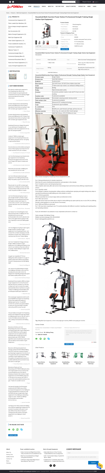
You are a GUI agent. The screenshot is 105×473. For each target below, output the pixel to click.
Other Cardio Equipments (15, 40)
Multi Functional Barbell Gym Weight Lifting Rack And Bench (30, 456)
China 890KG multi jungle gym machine (26, 471)
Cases (94, 6)
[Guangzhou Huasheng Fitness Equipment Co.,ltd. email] (10, 429)
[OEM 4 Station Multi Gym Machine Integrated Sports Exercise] (90, 355)
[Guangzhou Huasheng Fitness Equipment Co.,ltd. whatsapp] (14, 429)
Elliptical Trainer (12, 50)
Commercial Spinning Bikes (15, 56)
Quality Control (71, 6)
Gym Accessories (13, 31)
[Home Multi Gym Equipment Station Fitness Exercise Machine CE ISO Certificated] (53, 355)
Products (37, 6)
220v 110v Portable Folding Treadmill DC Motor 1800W (54, 456)
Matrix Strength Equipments (16, 34)
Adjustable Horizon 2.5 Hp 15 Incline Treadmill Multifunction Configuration (53, 452)
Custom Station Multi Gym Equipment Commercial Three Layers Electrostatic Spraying (41, 362)
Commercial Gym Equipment (15, 20)
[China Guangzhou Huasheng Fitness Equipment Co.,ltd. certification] (12, 76)
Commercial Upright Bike (15, 53)
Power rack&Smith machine (15, 43)
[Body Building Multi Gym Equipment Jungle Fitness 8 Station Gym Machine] (65, 355)
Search (77, 1)
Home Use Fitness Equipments (16, 62)
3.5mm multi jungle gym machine (60, 320)
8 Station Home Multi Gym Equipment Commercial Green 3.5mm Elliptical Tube (78, 362)
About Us (50, 6)
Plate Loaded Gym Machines (16, 23)
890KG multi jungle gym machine (77, 320)
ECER (95, 471)
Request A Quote (87, 1)
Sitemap (8, 463)
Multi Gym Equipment (22, 12)
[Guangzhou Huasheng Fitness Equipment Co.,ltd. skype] (22, 429)
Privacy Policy (13, 471)
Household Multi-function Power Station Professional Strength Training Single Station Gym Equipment (46, 47)
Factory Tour (60, 6)
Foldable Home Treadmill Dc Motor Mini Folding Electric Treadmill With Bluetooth (54, 460)
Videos (44, 6)
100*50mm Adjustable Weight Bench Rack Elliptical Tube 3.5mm (30, 460)
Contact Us (81, 6)
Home (29, 6)
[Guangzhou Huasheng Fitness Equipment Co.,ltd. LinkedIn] (13, 2)
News (88, 6)
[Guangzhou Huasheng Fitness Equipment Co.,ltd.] (14, 7)
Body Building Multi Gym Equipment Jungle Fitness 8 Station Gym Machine (65, 362)
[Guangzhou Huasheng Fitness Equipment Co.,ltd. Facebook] (10, 2)
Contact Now (64, 49)
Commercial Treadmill (14, 47)
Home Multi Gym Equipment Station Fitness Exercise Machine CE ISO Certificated (53, 362)
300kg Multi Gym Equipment (45, 320)
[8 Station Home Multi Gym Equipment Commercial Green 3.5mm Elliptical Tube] (78, 355)
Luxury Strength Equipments (16, 65)
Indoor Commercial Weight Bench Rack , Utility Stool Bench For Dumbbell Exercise (31, 452)
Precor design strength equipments (18, 26)
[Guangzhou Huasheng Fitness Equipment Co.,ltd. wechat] (18, 429)
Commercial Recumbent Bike (16, 59)
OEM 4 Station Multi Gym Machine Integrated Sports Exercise (91, 362)
